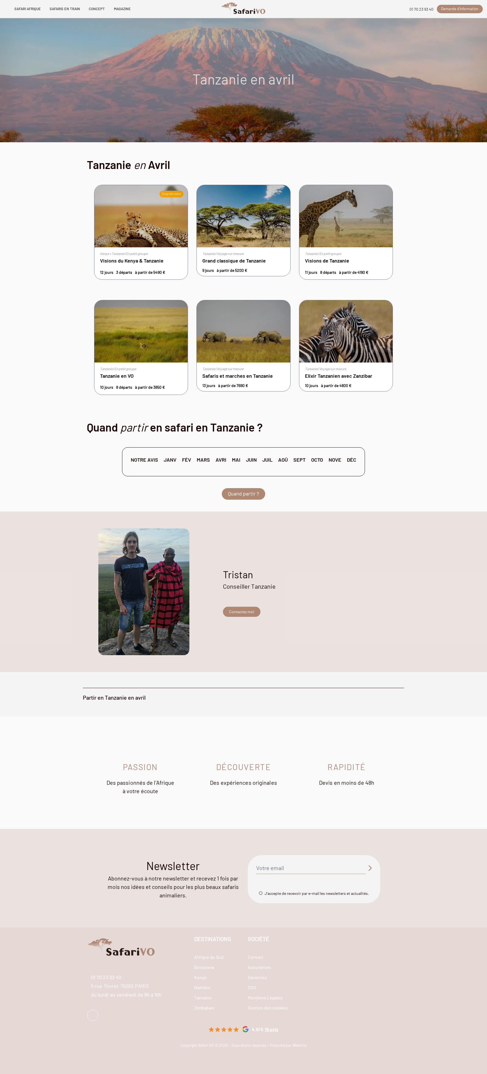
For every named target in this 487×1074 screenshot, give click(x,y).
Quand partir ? (243, 493)
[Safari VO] (243, 9)
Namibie (202, 987)
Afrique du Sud (208, 957)
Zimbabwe (204, 1007)
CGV (252, 987)
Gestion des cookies (268, 1007)
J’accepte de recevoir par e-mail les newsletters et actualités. (317, 893)
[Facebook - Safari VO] (92, 1015)
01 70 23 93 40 (421, 9)
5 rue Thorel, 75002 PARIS (120, 986)
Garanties (257, 977)
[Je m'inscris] (370, 868)
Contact (256, 957)
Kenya (200, 977)
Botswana (204, 967)
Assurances (259, 967)
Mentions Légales (265, 997)
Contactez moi (241, 611)
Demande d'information (459, 8)
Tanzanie (203, 997)
